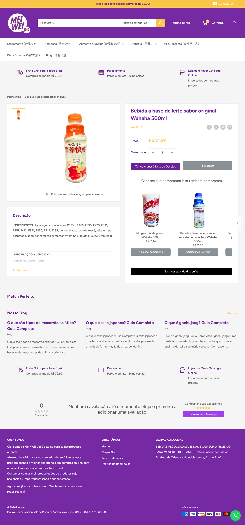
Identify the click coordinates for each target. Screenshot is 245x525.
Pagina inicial (14, 96)
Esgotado (208, 165)
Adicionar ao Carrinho (151, 251)
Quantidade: (139, 152)
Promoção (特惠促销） (58, 43)
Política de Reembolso (116, 464)
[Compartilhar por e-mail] (229, 127)
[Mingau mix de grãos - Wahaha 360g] (151, 210)
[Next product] (237, 223)
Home (106, 446)
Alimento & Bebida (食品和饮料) (99, 43)
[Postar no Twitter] (222, 127)
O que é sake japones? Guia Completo (120, 322)
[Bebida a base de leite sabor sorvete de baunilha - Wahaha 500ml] (198, 210)
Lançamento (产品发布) (22, 43)
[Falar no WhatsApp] (235, 515)
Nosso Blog (109, 452)
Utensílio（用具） (142, 43)
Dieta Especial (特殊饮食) (23, 55)
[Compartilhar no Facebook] (209, 127)
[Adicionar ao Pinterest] (216, 127)
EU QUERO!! (227, 3)
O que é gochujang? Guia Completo (196, 322)
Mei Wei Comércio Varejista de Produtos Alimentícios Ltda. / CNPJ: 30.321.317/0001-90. (56, 512)
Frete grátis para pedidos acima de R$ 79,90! (122, 3)
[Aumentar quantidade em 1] (172, 152)
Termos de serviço (113, 458)
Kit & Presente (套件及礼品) (181, 43)
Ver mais (233, 313)
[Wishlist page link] (234, 23)
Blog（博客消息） (57, 55)
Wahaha (136, 127)
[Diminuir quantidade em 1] (153, 152)
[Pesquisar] (160, 23)
